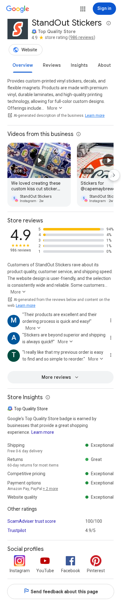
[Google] (17, 9)
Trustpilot (16, 530)
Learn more (95, 115)
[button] (83, 9)
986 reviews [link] (82, 37)
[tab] (22, 65)
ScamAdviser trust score (31, 521)
